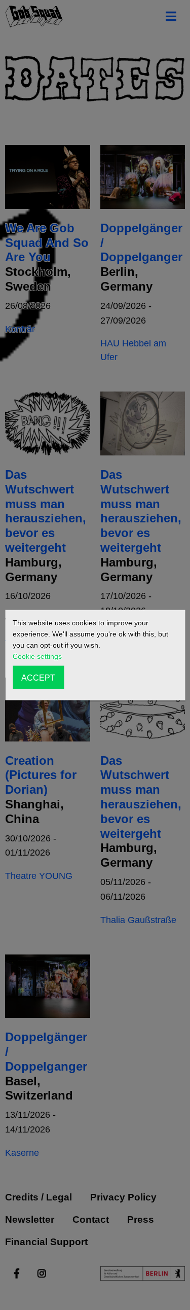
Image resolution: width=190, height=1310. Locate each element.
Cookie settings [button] (37, 656)
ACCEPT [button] (38, 677)
